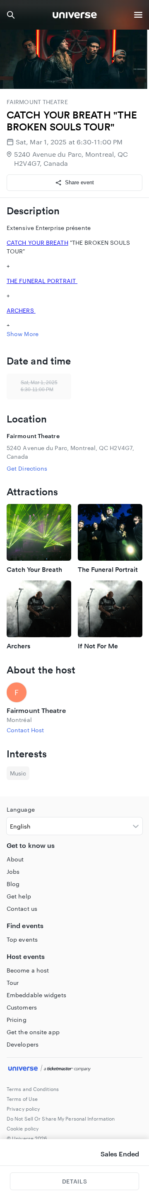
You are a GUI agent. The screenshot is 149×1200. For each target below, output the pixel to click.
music (18, 773)
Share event (79, 182)
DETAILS (74, 1181)
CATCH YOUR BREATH (37, 242)
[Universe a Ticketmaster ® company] (74, 1069)
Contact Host (25, 729)
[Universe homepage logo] (75, 16)
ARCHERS (21, 310)
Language (21, 809)
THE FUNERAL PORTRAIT (42, 280)
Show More (22, 333)
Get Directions (27, 468)
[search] (11, 15)
